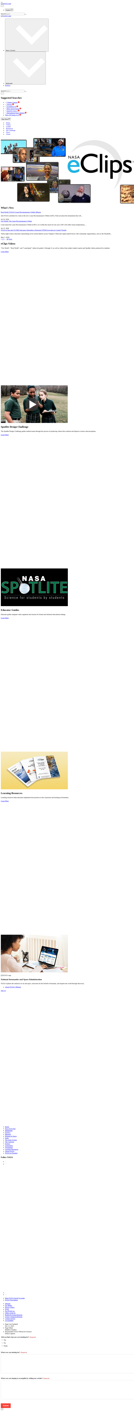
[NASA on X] (68, 1293)
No (5, 1343)
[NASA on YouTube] (6, 1295)
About (8, 134)
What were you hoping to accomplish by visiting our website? (25, 1378)
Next (10, 239)
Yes (5, 1340)
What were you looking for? (14, 1352)
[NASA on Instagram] (6, 1164)
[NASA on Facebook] (5, 1162)
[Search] (25, 14)
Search (3, 14)
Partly (6, 1346)
